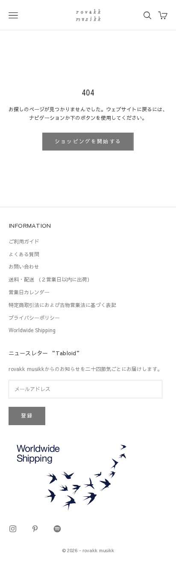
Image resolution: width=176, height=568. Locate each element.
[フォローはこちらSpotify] (57, 529)
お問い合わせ (24, 266)
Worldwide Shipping (32, 330)
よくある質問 (24, 254)
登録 (27, 415)
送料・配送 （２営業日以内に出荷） (50, 279)
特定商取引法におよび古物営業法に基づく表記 (62, 304)
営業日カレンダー (29, 292)
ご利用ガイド (24, 241)
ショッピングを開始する (88, 141)
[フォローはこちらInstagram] (13, 529)
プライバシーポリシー (34, 317)
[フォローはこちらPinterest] (35, 529)
